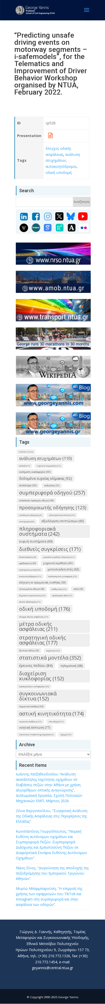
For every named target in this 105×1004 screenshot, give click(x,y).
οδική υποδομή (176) (44, 608)
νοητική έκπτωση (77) (34, 727)
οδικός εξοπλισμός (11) (29, 601)
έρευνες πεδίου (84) (36, 665)
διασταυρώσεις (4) (27, 557)
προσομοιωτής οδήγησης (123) (52, 507)
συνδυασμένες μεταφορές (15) (62, 576)
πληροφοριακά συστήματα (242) (39, 531)
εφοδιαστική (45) (27, 563)
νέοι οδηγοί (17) (56, 721)
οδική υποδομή (59, 172)
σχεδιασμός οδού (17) (62, 595)
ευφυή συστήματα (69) (35, 541)
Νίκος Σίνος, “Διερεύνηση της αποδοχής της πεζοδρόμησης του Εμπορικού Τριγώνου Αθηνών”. (52, 873)
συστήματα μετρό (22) (30, 569)
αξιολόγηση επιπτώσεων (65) (62, 521)
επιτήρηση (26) (26, 521)
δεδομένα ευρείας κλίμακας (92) (45, 478)
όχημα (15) (66, 734)
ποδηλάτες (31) (51, 485)
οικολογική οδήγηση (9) (30, 515)
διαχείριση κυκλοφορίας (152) (41, 676)
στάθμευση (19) (58, 589)
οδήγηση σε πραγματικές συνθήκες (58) (42, 582)
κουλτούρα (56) (28, 485)
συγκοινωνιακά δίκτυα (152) (38, 696)
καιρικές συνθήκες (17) (30, 721)
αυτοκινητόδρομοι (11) (30, 576)
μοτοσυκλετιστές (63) (63, 569)
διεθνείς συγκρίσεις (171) (50, 549)
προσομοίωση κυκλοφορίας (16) (34, 686)
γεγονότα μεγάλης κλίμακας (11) (58, 557)
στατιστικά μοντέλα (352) (50, 657)
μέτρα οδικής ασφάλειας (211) (38, 626)
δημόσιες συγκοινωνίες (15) (32, 595)
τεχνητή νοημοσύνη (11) (49, 465)
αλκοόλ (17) (24, 465)
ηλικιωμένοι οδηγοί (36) (31, 589)
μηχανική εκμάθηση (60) (58, 563)
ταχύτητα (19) (53, 650)
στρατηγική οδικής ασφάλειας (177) (42, 640)
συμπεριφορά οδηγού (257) (52, 492)
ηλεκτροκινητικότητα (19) (62, 515)
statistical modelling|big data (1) (36, 734)
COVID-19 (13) (26, 451)
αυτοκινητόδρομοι (61, 166)
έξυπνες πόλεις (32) (29, 650)
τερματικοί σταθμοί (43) (31, 706)
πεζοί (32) (78, 589)
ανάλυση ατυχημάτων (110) (45, 458)
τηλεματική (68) (71, 666)
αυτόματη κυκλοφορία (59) (34, 472)
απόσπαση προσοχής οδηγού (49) (36, 500)
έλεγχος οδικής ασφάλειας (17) (33, 616)
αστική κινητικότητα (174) (51, 713)
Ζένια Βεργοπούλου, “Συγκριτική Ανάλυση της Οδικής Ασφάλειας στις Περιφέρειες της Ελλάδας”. (51, 816)
